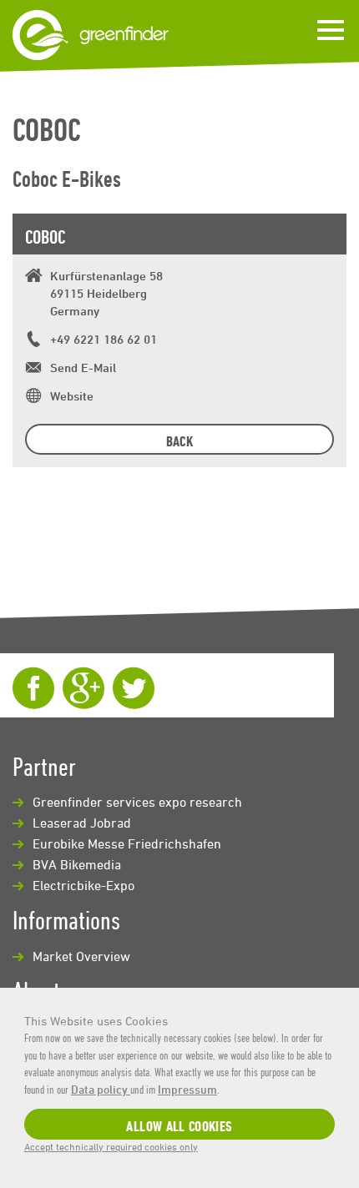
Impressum (187, 1089)
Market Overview (81, 956)
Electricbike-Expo (83, 885)
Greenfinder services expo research (137, 801)
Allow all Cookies (179, 1126)
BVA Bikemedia (77, 864)
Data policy (100, 1089)
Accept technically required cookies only (111, 1146)
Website (72, 396)
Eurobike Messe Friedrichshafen (127, 843)
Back (179, 441)
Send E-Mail (83, 367)
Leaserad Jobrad (82, 822)
